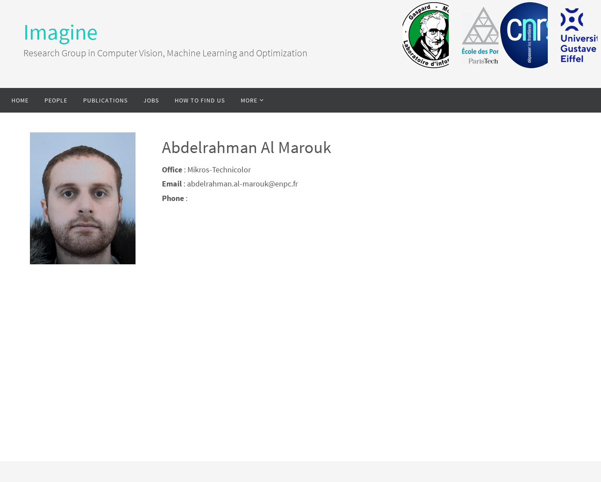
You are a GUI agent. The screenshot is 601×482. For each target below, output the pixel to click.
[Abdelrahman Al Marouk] (83, 261)
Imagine (60, 32)
